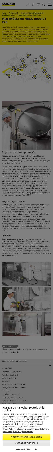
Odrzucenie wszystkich (26, 443)
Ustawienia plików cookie (26, 449)
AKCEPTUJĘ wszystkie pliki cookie (26, 437)
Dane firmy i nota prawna (23, 432)
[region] (26, 428)
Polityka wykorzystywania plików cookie (25, 429)
